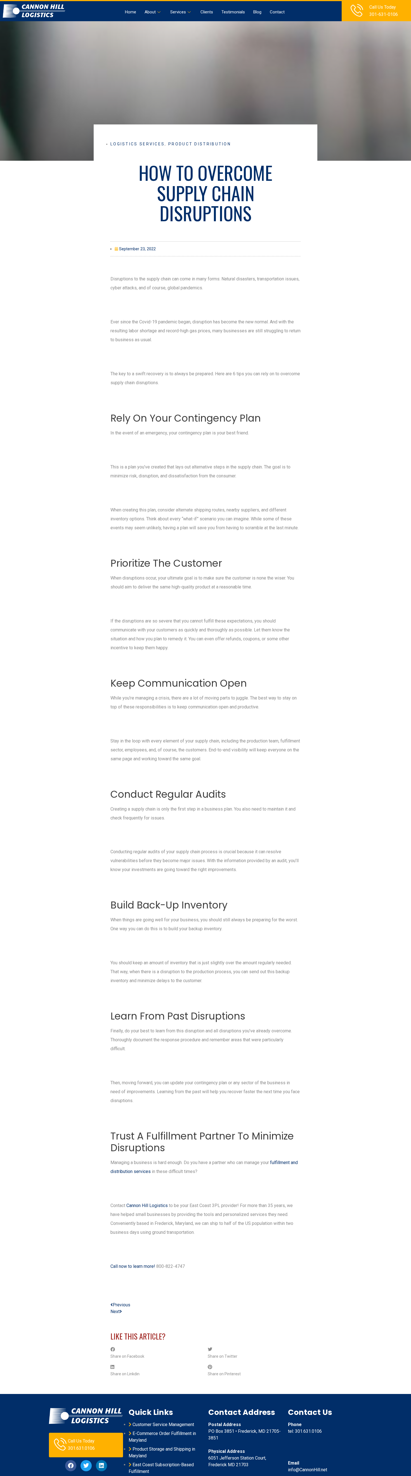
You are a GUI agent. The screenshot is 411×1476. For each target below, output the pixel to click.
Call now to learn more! (132, 1266)
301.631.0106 (81, 1448)
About (150, 12)
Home (130, 12)
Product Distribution (199, 144)
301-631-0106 (383, 14)
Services (178, 12)
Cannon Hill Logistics (147, 1205)
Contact (277, 12)
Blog (257, 12)
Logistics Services (137, 144)
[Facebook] (70, 1465)
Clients (206, 12)
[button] (157, 1353)
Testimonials (233, 12)
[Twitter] (86, 1465)
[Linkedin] (101, 1465)
